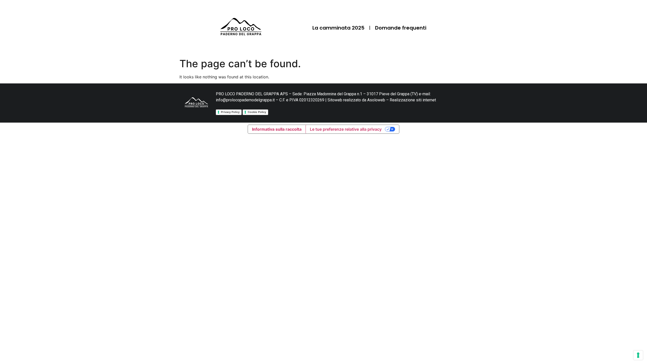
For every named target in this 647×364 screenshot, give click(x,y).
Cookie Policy (257, 112)
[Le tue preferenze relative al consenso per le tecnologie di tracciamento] (638, 355)
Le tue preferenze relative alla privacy (346, 129)
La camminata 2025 (338, 27)
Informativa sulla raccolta (277, 129)
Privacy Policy (230, 112)
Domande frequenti (400, 27)
